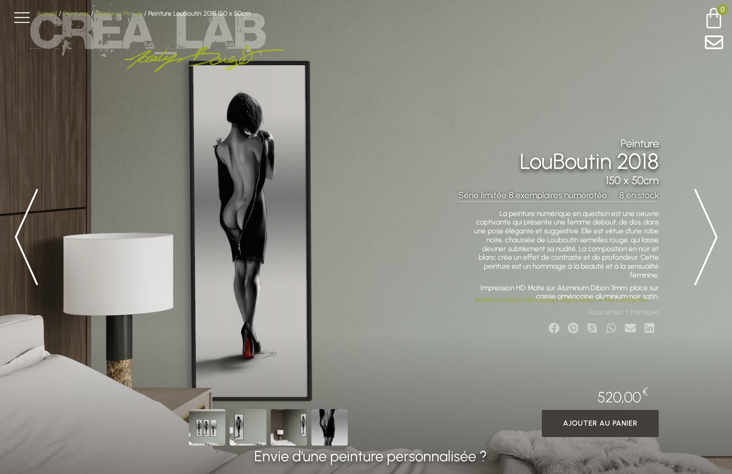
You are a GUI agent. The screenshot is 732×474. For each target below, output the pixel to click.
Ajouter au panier (600, 423)
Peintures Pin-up (118, 13)
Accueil (46, 13)
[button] (553, 327)
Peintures (76, 13)
